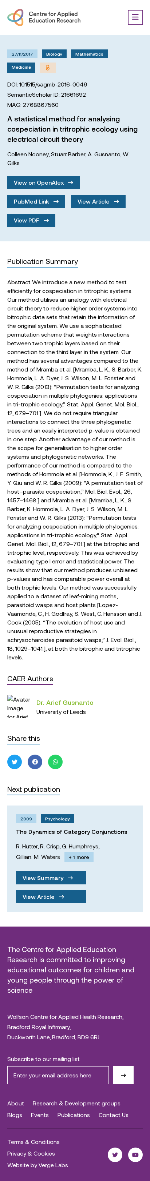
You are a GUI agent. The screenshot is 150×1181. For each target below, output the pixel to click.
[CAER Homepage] (43, 17)
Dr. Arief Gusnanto (65, 702)
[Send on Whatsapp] (55, 762)
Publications (74, 1114)
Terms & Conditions (33, 1141)
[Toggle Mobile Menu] (135, 17)
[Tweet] (14, 762)
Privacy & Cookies (31, 1153)
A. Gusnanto (104, 153)
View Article (94, 201)
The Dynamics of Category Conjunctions (71, 831)
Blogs (14, 1114)
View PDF (27, 220)
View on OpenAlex (39, 182)
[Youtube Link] (135, 1155)
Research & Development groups (77, 1103)
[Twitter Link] (115, 1155)
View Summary (44, 877)
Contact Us (114, 1114)
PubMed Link (32, 201)
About (15, 1103)
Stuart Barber (68, 153)
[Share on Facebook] (35, 762)
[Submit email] (123, 1075)
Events (40, 1114)
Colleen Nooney (27, 153)
